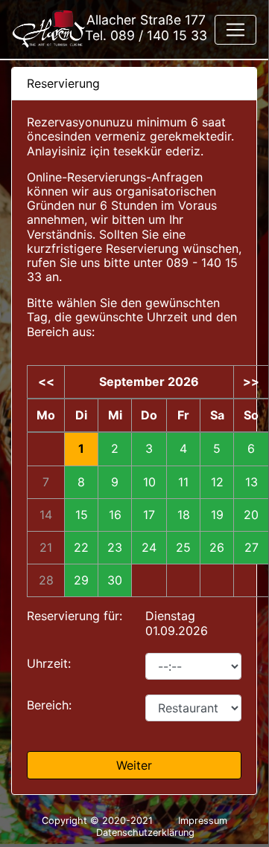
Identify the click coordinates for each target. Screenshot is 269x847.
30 (114, 580)
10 (149, 482)
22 (81, 548)
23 (114, 548)
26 (216, 548)
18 (183, 515)
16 (115, 515)
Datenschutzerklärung (145, 832)
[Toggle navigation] (235, 30)
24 (149, 548)
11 (183, 482)
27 (251, 548)
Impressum (202, 820)
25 (183, 548)
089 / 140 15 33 (158, 35)
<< (46, 382)
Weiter (134, 765)
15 (81, 515)
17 (149, 515)
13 (251, 482)
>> (251, 382)
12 (217, 482)
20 (251, 515)
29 (81, 580)
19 (217, 515)
